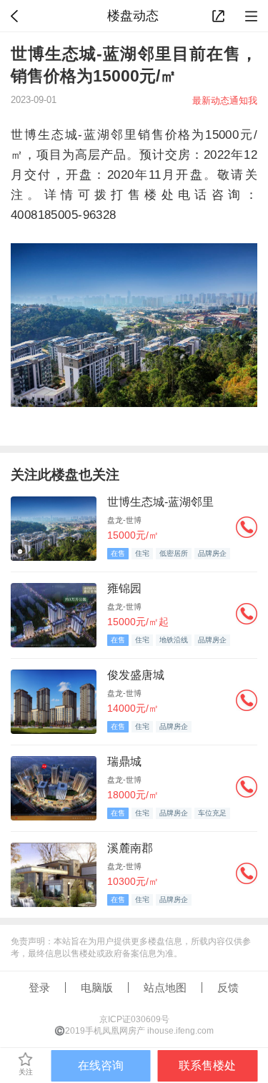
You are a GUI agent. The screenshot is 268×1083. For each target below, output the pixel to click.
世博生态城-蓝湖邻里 (160, 502)
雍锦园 (124, 588)
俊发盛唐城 (135, 675)
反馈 (228, 987)
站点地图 (165, 987)
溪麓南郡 (130, 848)
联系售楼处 (207, 1065)
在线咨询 (101, 1065)
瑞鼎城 (124, 761)
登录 (39, 987)
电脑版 (97, 987)
